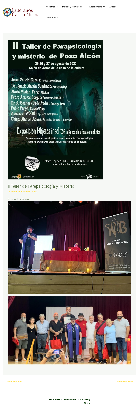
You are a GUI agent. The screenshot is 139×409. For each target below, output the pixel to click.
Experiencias (95, 6)
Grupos (112, 6)
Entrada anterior (12, 381)
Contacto (51, 17)
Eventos (13, 191)
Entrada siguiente (126, 381)
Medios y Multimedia (72, 6)
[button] (56, 6)
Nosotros (50, 6)
